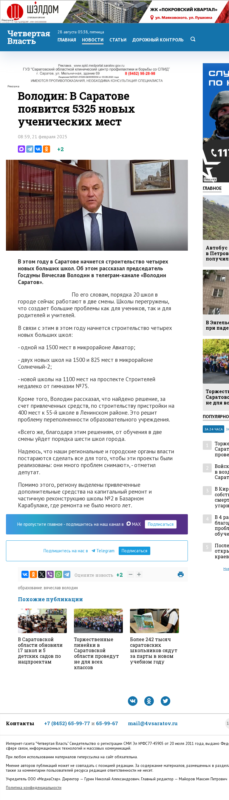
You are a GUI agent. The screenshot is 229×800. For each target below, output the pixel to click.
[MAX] (21, 149)
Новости (92, 40)
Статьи (117, 40)
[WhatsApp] (58, 574)
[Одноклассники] (46, 149)
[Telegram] (29, 149)
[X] (41, 574)
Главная (67, 40)
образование (30, 587)
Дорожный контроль (158, 40)
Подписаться (161, 524)
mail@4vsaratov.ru (153, 723)
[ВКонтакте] (38, 149)
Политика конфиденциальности (33, 787)
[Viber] (50, 574)
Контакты (20, 723)
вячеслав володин (61, 587)
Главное (212, 188)
